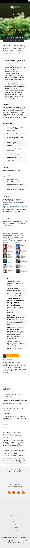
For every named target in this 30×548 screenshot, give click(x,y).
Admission (16, 518)
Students (16, 510)
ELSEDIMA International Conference (11, 395)
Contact (16, 530)
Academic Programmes (16, 515)
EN (16, 14)
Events (16, 23)
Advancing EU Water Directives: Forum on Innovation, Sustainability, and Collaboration (14, 453)
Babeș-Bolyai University (9, 2)
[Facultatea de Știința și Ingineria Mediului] (15, 7)
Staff (16, 512)
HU (19, 14)
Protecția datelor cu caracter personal (16, 541)
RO (13, 14)
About (16, 524)
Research (16, 527)
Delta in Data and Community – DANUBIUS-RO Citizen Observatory (14, 410)
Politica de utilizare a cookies (16, 542)
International (16, 521)
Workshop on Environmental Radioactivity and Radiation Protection (13, 435)
